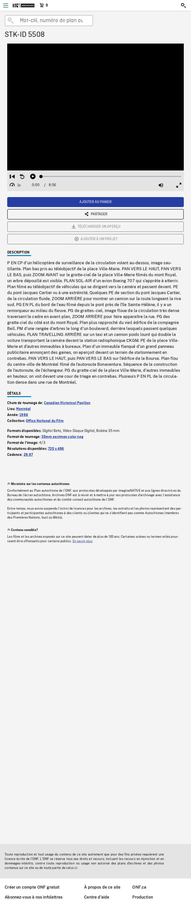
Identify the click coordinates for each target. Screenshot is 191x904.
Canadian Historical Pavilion (67, 403)
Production (142, 897)
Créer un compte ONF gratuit (32, 887)
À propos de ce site (102, 887)
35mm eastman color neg (62, 437)
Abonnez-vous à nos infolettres (33, 897)
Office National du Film (45, 421)
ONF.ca (139, 887)
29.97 (28, 455)
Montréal (23, 409)
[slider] (111, 176)
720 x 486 (56, 449)
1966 (23, 415)
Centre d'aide (96, 897)
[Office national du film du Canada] (23, 5)
